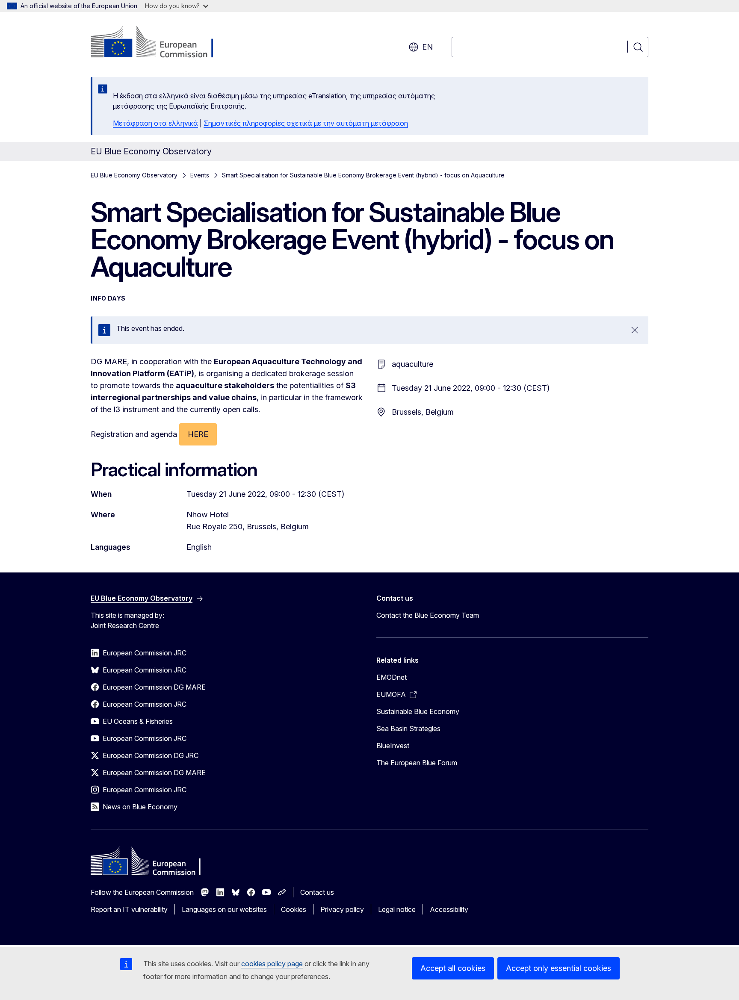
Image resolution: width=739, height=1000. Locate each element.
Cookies (293, 909)
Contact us (317, 892)
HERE (198, 434)
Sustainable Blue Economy (417, 711)
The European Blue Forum (416, 762)
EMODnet (391, 677)
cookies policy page (272, 963)
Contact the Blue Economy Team (427, 615)
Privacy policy (342, 909)
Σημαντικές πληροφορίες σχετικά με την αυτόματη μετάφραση (306, 123)
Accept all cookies (452, 968)
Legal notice (397, 909)
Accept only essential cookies (558, 968)
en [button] (427, 46)
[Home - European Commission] (160, 43)
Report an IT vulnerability (129, 909)
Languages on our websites (224, 909)
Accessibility (449, 909)
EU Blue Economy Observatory (134, 175)
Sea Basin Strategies (408, 728)
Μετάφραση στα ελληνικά (155, 123)
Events (199, 175)
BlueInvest (392, 745)
